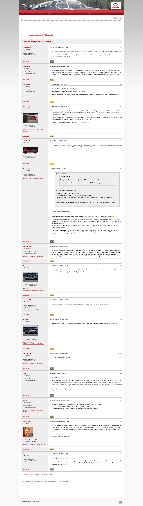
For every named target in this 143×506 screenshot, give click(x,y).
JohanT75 (26, 66)
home (22, 12)
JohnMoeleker (28, 141)
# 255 (120, 453)
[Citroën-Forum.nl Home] (34, 8)
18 (46, 35)
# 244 (120, 106)
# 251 (120, 353)
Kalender (70, 12)
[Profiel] (52, 62)
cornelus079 (27, 421)
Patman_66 (26, 107)
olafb (24, 373)
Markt (40, 12)
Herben (25, 266)
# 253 (120, 400)
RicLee (25, 400)
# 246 (120, 168)
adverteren (39, 501)
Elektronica (61, 18)
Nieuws (60, 12)
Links (80, 12)
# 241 (120, 47)
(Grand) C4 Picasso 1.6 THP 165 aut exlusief (34, 444)
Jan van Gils (27, 246)
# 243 (120, 84)
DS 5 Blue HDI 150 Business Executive (33, 178)
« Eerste (32, 35)
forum (31, 12)
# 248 (120, 265)
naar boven (26, 61)
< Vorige (37, 35)
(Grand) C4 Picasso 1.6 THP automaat (33, 256)
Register (50, 12)
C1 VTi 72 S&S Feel (28, 288)
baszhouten (27, 47)
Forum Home (24, 18)
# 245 (120, 140)
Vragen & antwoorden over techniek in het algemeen (43, 18)
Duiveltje (26, 454)
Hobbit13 (26, 169)
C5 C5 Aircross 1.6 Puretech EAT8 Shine (33, 290)
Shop (88, 12)
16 (42, 35)
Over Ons (98, 12)
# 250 (120, 319)
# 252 (120, 373)
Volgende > (50, 35)
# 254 (120, 421)
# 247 (120, 246)
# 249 (120, 299)
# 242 (120, 66)
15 (40, 35)
